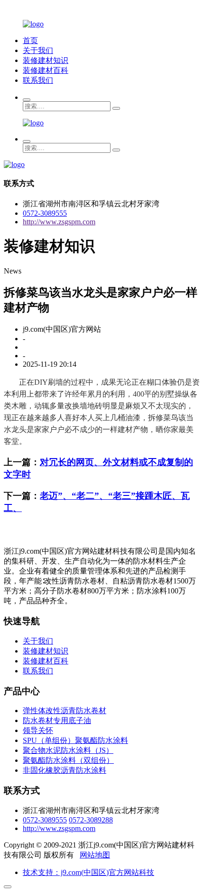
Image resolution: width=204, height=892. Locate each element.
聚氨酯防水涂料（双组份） (68, 760)
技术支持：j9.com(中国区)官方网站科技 (88, 872)
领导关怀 (38, 730)
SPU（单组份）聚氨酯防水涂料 (75, 740)
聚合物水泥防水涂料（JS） (68, 750)
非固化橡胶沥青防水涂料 (64, 770)
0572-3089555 (45, 213)
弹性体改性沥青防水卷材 (64, 711)
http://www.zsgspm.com (59, 222)
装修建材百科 (45, 70)
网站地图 (95, 855)
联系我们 (38, 80)
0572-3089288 (91, 820)
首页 (30, 40)
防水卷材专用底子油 (57, 720)
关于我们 (38, 50)
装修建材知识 (45, 60)
